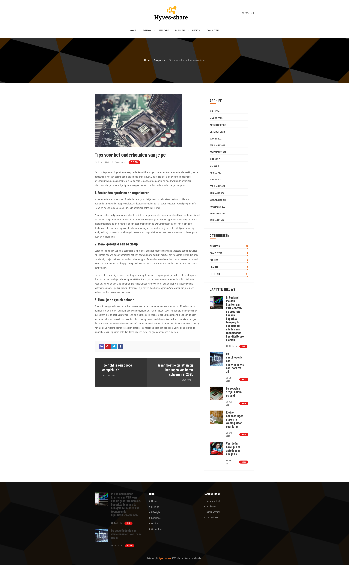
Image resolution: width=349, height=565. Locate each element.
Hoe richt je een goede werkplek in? (117, 367)
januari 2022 (217, 193)
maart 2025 (216, 118)
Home (133, 30)
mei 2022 (214, 165)
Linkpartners (211, 517)
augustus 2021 (218, 213)
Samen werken (212, 512)
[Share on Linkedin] (101, 346)
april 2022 (215, 172)
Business (180, 30)
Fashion (146, 30)
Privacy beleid (212, 501)
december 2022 (218, 152)
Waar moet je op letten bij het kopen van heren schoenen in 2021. (175, 369)
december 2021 (218, 199)
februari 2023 (217, 145)
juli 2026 (214, 111)
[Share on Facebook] (120, 346)
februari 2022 (217, 186)
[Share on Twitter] (114, 346)
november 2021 (218, 206)
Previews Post (110, 376)
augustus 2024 (218, 125)
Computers (213, 30)
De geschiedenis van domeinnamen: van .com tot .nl (235, 362)
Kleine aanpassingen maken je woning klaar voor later (234, 419)
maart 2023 (216, 138)
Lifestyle (163, 30)
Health (196, 30)
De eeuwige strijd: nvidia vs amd (234, 392)
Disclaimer (210, 506)
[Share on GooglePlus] (108, 346)
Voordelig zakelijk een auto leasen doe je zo (233, 449)
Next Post (187, 380)
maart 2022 (216, 179)
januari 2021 (217, 220)
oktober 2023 (217, 131)
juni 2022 (215, 159)
